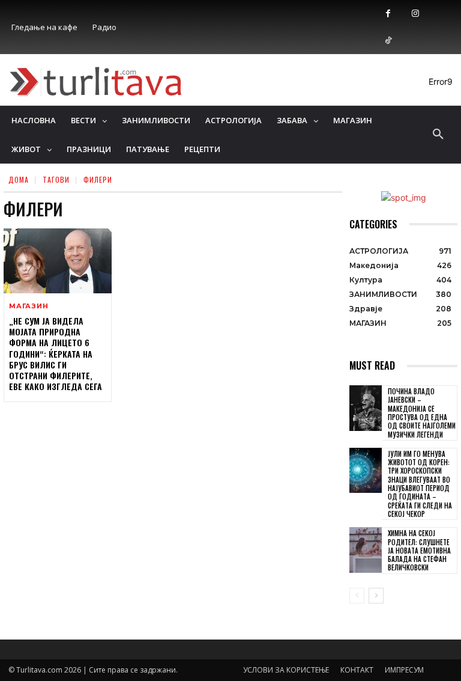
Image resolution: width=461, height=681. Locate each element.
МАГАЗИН (29, 306)
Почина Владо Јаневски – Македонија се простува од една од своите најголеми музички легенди (422, 412)
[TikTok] (388, 40)
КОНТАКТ (356, 670)
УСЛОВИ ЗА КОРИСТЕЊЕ (286, 670)
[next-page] (376, 595)
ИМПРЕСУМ (404, 670)
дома (18, 179)
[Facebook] (388, 13)
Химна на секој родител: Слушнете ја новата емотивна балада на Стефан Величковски (419, 550)
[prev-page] (356, 595)
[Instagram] (415, 13)
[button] (438, 134)
